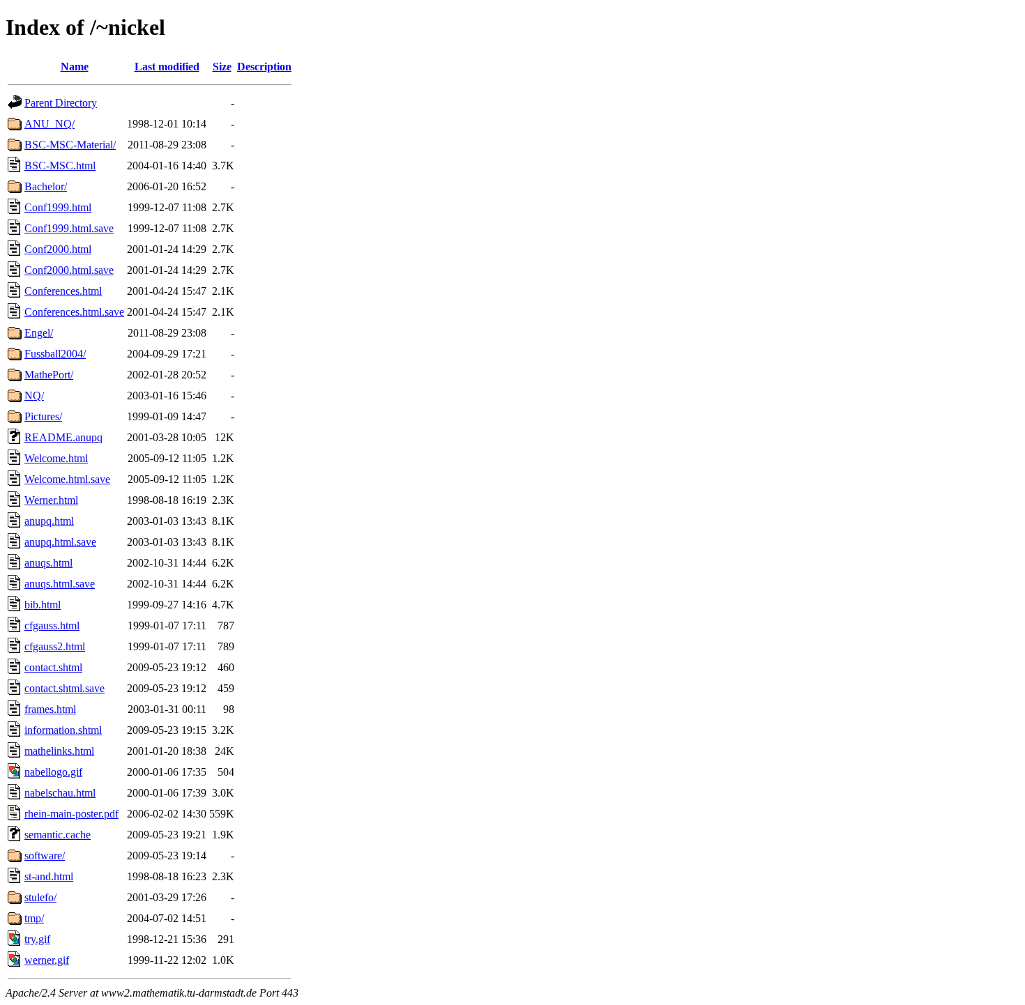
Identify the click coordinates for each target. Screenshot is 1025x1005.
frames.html (50, 709)
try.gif (37, 939)
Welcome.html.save (67, 479)
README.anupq (63, 437)
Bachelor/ (45, 186)
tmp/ (34, 918)
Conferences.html (63, 291)
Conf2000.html (57, 249)
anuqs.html (48, 563)
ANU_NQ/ (49, 124)
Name (75, 66)
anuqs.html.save (59, 584)
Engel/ (38, 333)
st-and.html (48, 876)
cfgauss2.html (54, 646)
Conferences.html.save (74, 312)
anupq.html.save (60, 542)
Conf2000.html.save (69, 270)
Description (264, 66)
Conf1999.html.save (69, 228)
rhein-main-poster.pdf (71, 814)
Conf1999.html (57, 207)
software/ (44, 855)
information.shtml (63, 730)
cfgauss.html (51, 625)
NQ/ (34, 395)
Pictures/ (43, 416)
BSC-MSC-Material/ (70, 145)
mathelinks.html (59, 751)
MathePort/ (48, 375)
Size (222, 66)
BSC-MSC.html (60, 165)
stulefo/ (40, 897)
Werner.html (51, 500)
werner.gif (46, 960)
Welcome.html (56, 458)
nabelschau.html (60, 793)
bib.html (42, 605)
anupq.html (49, 521)
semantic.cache (57, 835)
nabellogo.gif (53, 772)
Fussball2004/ (55, 354)
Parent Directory (60, 103)
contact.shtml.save (64, 688)
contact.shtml (53, 667)
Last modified (167, 66)
